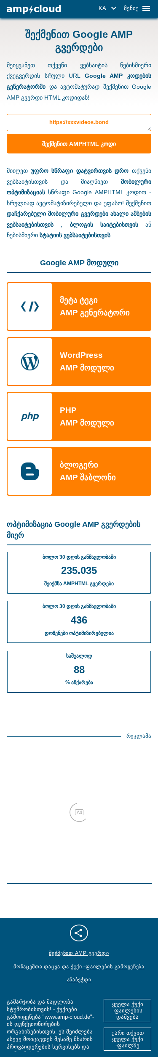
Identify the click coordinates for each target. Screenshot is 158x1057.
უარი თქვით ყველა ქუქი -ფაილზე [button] (128, 1039)
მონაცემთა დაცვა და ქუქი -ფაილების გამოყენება (79, 967)
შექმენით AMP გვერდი (79, 953)
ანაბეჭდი (79, 980)
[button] (109, 8)
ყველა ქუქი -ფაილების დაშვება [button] (127, 1010)
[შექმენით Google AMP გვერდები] (34, 9)
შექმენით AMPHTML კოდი (79, 143)
